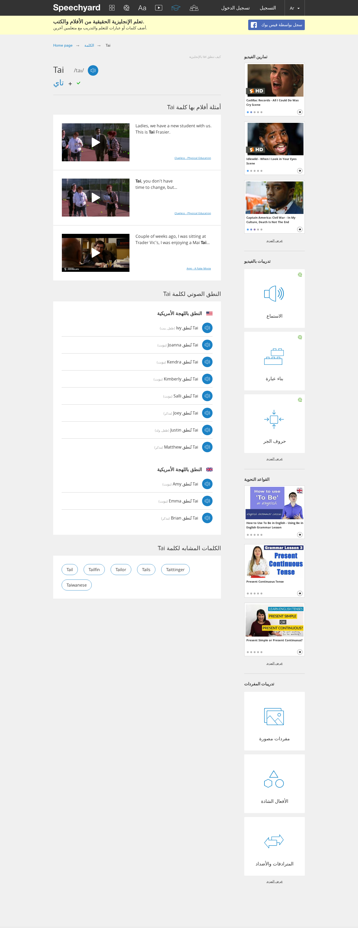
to (147, 187)
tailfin (94, 569)
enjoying (179, 242)
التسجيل (268, 8)
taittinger (175, 569)
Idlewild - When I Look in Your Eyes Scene (271, 161)
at (204, 236)
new (175, 126)
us (208, 126)
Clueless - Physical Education (193, 158)
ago (172, 236)
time (139, 187)
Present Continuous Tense (265, 581)
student (187, 126)
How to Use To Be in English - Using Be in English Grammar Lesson (274, 525)
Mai (196, 242)
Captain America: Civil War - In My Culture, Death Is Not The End (270, 220)
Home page (63, 45)
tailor (121, 569)
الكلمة (89, 45)
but (170, 187)
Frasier (162, 132)
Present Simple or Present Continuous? (274, 640)
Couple (142, 236)
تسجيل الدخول (235, 8)
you (147, 181)
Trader (142, 242)
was (184, 236)
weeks (161, 236)
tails (146, 569)
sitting (195, 236)
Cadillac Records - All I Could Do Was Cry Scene (272, 102)
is (146, 132)
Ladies (141, 126)
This (139, 132)
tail (70, 569)
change (158, 187)
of (152, 236)
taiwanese (77, 585)
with (200, 126)
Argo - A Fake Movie (199, 268)
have (161, 126)
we (153, 126)
